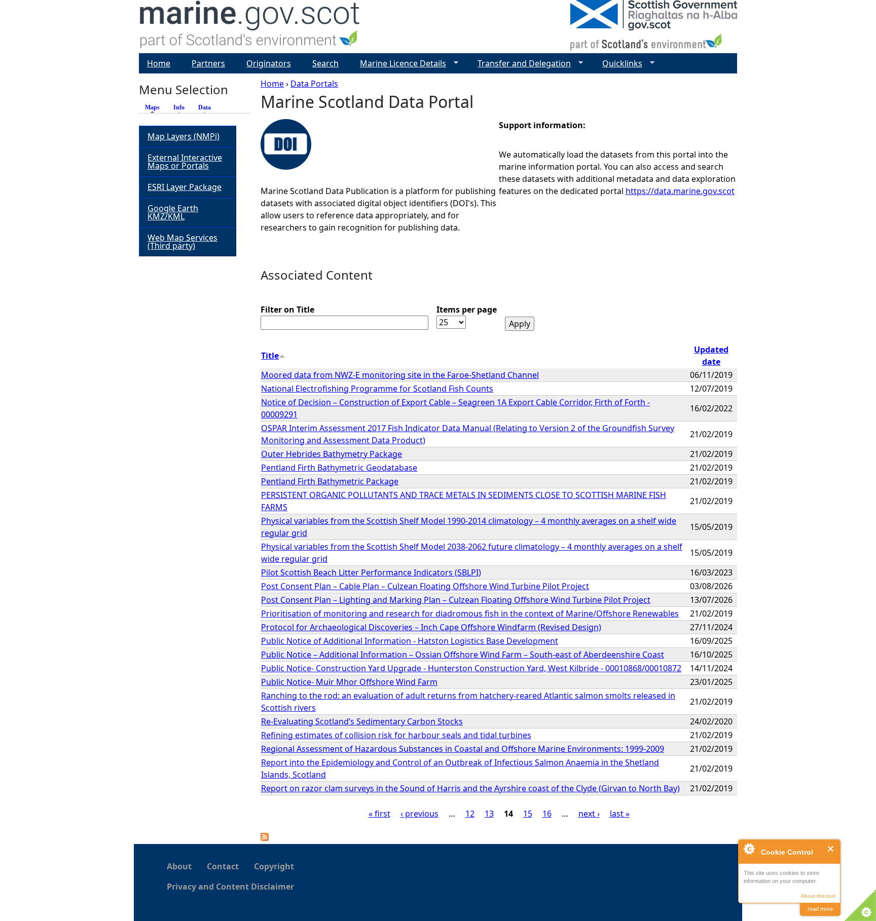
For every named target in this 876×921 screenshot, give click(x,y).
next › (589, 813)
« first (379, 813)
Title (270, 355)
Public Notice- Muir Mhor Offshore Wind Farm (349, 681)
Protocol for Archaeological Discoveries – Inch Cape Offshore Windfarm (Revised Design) (431, 627)
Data (204, 107)
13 (489, 813)
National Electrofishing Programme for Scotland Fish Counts (377, 388)
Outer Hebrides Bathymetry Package (331, 453)
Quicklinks (618, 63)
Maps (155, 107)
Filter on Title (287, 309)
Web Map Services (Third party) (182, 241)
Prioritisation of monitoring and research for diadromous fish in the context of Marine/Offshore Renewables (470, 613)
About (179, 866)
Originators (268, 63)
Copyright (274, 866)
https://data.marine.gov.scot (680, 191)
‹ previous (419, 813)
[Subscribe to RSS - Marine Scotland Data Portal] (265, 837)
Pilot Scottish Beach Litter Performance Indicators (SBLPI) (371, 572)
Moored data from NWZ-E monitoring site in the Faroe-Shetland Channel (400, 374)
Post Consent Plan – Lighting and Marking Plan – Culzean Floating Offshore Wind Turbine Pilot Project (455, 599)
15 (527, 813)
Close (831, 849)
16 (547, 813)
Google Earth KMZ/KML (173, 212)
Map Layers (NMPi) (184, 136)
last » (620, 813)
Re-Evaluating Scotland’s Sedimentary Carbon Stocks (362, 721)
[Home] (250, 26)
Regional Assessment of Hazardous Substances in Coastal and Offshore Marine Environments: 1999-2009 (462, 748)
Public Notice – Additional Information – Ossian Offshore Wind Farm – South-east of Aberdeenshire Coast (462, 654)
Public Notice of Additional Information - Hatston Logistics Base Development (409, 640)
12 (469, 813)
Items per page (466, 309)
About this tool (818, 896)
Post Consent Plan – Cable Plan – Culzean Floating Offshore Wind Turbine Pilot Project (425, 586)
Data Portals (314, 83)
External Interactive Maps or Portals (185, 161)
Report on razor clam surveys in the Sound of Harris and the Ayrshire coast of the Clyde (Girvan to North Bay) (470, 788)
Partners (208, 63)
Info (179, 107)
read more (820, 909)
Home (272, 83)
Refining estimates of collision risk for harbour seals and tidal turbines (396, 735)
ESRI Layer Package (185, 187)
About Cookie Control (749, 848)
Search (325, 63)
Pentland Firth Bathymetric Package (329, 481)
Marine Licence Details (399, 63)
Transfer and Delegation (520, 63)
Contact (223, 866)
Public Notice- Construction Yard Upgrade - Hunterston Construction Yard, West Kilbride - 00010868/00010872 (471, 668)
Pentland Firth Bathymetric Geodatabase (339, 467)
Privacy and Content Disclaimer (230, 886)
